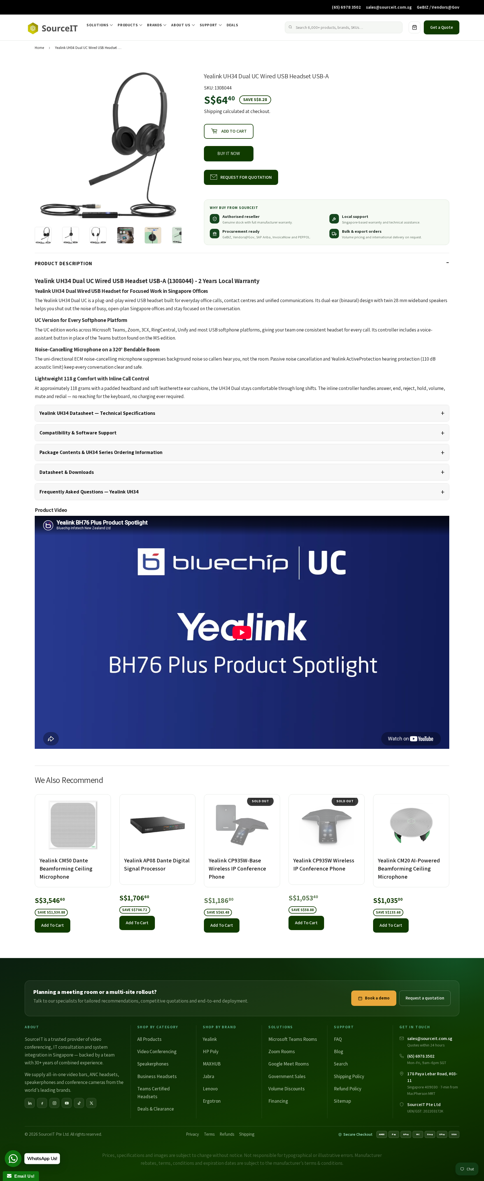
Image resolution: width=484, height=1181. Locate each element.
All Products (149, 1039)
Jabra (208, 1076)
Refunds (227, 1134)
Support (209, 25)
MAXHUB (212, 1064)
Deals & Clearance (155, 1109)
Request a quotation (425, 998)
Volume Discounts (286, 1089)
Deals (232, 25)
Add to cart (52, 925)
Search (341, 1064)
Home (39, 47)
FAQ (338, 1039)
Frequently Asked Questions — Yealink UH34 (89, 491)
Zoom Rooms (281, 1051)
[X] (91, 1103)
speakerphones (40, 1082)
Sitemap (342, 1101)
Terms (209, 1134)
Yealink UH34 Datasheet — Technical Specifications (97, 413)
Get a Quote (441, 27)
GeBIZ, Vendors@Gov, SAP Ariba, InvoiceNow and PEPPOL (266, 237)
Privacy (192, 1134)
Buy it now (228, 153)
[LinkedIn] (30, 1103)
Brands (154, 25)
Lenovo (210, 1089)
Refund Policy (347, 1089)
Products (128, 25)
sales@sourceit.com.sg (389, 7)
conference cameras (85, 1082)
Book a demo (377, 998)
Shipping (213, 111)
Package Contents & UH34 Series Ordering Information (100, 452)
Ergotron (212, 1101)
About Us (180, 25)
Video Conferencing (156, 1051)
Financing (278, 1101)
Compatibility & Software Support (78, 432)
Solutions (97, 25)
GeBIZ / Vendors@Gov (438, 7)
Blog (338, 1051)
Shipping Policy (349, 1076)
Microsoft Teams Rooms (292, 1039)
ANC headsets (104, 1074)
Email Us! (23, 1176)
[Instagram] (54, 1103)
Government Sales (287, 1076)
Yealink (210, 1039)
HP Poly (210, 1051)
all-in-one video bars (66, 1074)
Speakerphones (153, 1064)
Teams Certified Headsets (153, 1093)
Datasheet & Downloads (66, 472)
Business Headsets (157, 1076)
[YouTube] (67, 1103)
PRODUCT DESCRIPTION (63, 263)
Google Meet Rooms (288, 1064)
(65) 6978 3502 (346, 7)
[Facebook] (42, 1103)
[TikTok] (79, 1103)
